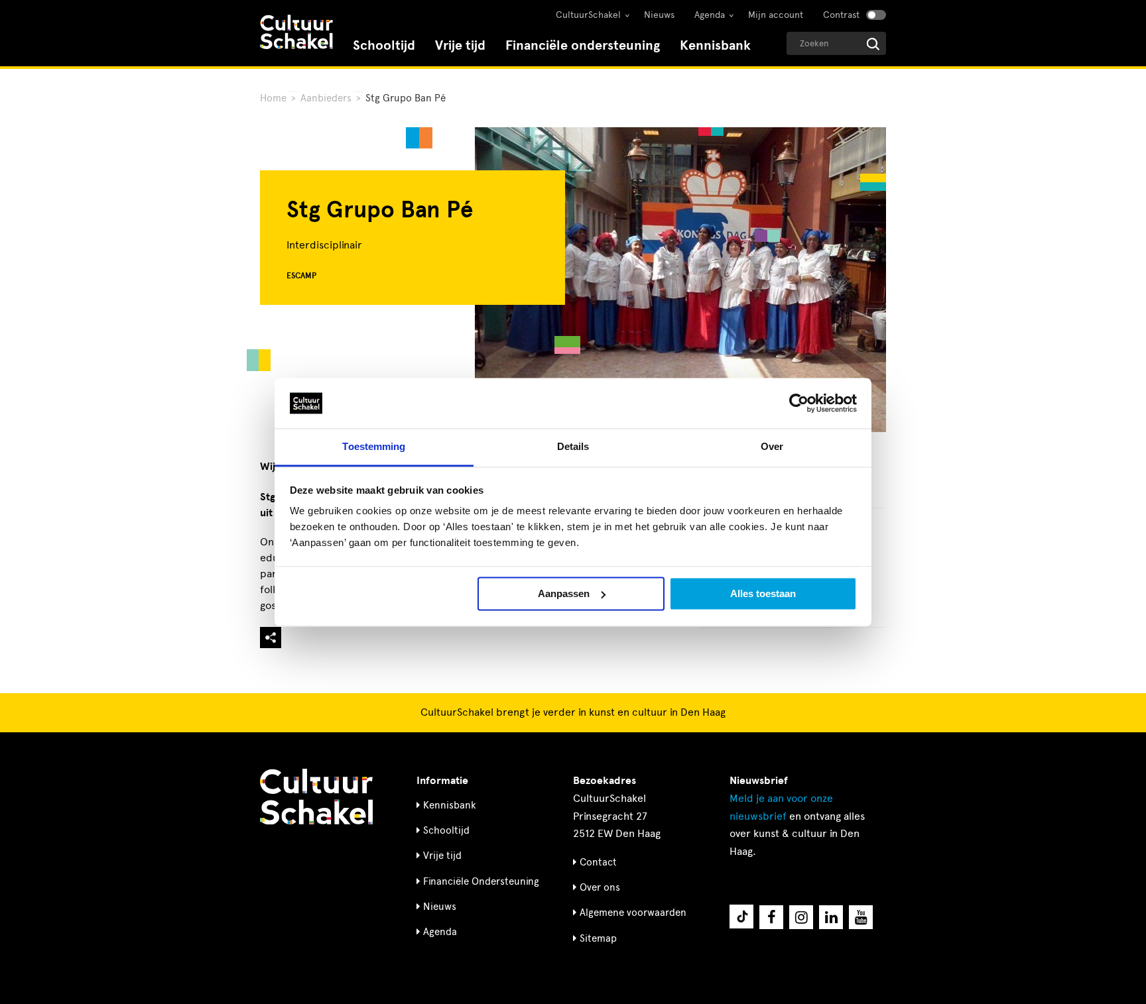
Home (273, 98)
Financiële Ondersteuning (481, 881)
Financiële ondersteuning (582, 45)
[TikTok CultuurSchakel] (741, 916)
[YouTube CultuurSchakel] (861, 917)
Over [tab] (772, 447)
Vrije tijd (460, 45)
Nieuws (659, 15)
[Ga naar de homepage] (296, 33)
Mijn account (775, 15)
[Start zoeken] (873, 44)
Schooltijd (384, 45)
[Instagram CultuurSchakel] (801, 917)
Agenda (709, 15)
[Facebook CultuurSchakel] (771, 917)
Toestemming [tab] (373, 447)
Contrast (841, 15)
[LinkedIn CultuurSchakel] (831, 917)
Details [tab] (573, 447)
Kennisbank (715, 45)
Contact (598, 862)
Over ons (600, 887)
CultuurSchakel (588, 15)
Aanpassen (564, 593)
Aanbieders (325, 98)
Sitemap (598, 938)
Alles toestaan (763, 593)
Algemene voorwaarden (633, 913)
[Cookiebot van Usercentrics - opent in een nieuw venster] (799, 403)
